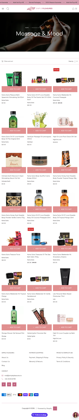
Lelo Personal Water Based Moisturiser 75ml (62, 295)
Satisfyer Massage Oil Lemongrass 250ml (39, 138)
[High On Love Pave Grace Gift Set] (65, 121)
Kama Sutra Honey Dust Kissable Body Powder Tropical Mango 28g (64, 177)
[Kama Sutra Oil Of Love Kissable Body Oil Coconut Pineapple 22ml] (39, 200)
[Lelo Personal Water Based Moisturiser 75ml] (65, 279)
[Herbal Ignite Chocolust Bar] (39, 318)
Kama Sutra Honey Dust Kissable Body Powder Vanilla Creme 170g (13, 216)
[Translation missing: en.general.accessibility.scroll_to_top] (55, 408)
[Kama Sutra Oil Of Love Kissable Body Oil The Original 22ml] (14, 121)
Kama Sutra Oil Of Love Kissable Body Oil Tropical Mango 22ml (64, 216)
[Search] (8, 8)
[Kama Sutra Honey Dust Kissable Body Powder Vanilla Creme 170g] (14, 200)
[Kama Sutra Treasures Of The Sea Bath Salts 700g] (39, 239)
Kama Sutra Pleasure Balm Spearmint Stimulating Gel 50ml (13, 96)
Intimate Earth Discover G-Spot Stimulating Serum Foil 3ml (12, 177)
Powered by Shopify (45, 408)
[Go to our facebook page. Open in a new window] (4, 384)
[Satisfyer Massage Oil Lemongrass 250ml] (39, 121)
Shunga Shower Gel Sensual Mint (13, 333)
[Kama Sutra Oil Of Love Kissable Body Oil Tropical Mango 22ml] (65, 200)
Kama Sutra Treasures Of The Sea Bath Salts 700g (38, 256)
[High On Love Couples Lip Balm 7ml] (65, 318)
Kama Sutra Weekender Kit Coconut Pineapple (62, 96)
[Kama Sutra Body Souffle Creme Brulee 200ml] (39, 161)
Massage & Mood (37, 27)
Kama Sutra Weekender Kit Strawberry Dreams (62, 256)
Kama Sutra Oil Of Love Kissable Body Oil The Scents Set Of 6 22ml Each (39, 97)
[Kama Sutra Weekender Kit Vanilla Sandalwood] (39, 279)
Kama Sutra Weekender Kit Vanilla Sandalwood (38, 295)
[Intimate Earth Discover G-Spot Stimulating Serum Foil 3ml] (14, 161)
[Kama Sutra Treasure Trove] (14, 239)
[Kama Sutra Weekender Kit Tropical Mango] (14, 279)
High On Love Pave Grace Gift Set (65, 137)
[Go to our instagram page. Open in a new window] (9, 384)
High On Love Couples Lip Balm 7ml (64, 334)
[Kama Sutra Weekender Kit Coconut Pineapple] (65, 80)
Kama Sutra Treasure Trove (11, 254)
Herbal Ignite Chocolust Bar (36, 333)
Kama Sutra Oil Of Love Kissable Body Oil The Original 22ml (13, 138)
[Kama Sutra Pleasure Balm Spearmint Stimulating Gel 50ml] (14, 80)
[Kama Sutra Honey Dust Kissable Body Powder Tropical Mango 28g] (65, 161)
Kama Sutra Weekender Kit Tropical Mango (14, 295)
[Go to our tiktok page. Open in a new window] (14, 384)
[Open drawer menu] (3, 8)
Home (27, 27)
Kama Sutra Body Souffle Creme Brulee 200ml (38, 177)
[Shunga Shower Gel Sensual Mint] (14, 318)
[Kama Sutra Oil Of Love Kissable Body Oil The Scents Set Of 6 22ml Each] (39, 80)
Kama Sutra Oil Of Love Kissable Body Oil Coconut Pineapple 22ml (38, 216)
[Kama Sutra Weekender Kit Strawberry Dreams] (65, 239)
